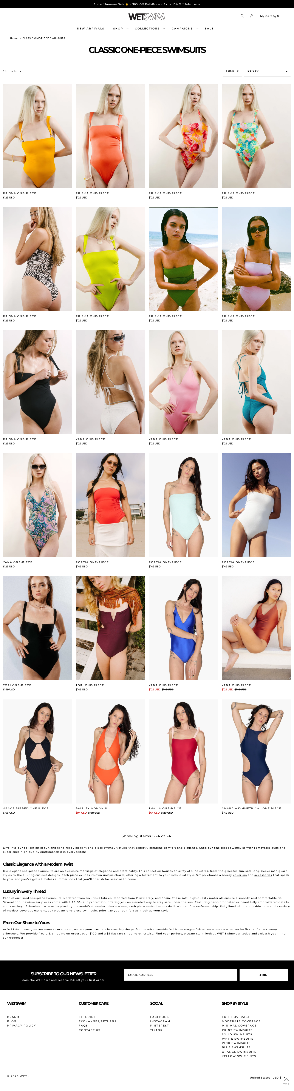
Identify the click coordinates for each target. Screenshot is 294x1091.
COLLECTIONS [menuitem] (147, 28)
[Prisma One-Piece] (38, 136)
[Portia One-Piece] (110, 505)
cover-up (240, 875)
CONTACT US (89, 1030)
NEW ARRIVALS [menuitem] (91, 28)
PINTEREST (159, 1025)
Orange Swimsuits (239, 1051)
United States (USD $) (266, 1077)
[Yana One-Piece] (110, 382)
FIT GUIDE (87, 1017)
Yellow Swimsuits (239, 1056)
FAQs (83, 1025)
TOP (286, 1084)
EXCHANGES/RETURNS (97, 1021)
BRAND (13, 1017)
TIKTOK (156, 1030)
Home (14, 38)
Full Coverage (236, 1017)
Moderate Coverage (241, 1021)
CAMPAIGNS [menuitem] (182, 28)
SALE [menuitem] (209, 28)
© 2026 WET (17, 1076)
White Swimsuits (237, 1038)
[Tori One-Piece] (38, 628)
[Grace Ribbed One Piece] (38, 751)
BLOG (11, 1021)
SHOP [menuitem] (118, 28)
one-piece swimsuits (38, 871)
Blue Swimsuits (236, 1047)
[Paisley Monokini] (110, 751)
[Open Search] (242, 15)
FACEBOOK (159, 1017)
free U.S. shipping (52, 933)
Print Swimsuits (237, 1030)
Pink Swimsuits (236, 1043)
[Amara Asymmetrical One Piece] (256, 751)
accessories (263, 875)
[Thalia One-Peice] (183, 751)
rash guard (279, 871)
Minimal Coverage (239, 1025)
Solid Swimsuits (237, 1034)
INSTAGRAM (160, 1021)
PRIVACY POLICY (21, 1025)
